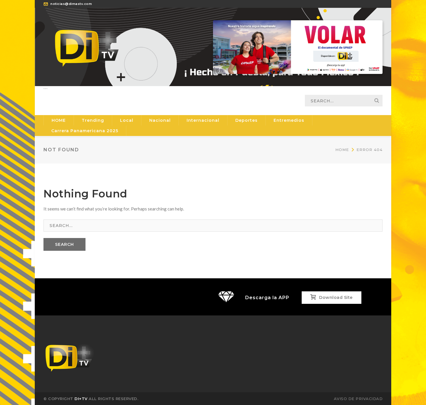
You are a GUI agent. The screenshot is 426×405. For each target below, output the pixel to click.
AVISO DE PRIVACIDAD (358, 398)
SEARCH (64, 244)
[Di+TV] (87, 46)
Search (377, 100)
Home (342, 149)
